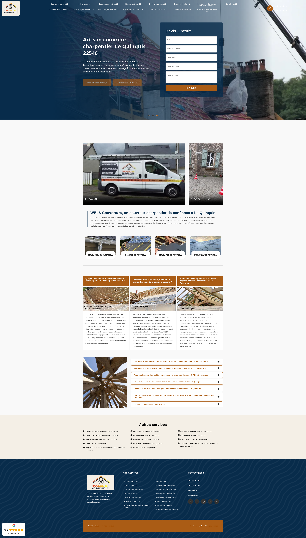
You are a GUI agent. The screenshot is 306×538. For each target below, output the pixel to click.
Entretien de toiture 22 (158, 10)
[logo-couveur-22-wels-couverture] (11, 8)
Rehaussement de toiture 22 (59, 10)
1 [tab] (149, 115)
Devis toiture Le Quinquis (96, 443)
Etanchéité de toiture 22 (182, 10)
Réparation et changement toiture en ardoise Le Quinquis (105, 449)
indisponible (281, 6)
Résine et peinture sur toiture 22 (207, 10)
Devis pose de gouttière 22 (108, 4)
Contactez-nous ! (126, 80)
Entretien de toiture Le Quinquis (193, 435)
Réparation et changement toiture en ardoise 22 (206, 5)
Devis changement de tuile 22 (84, 10)
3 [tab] (157, 115)
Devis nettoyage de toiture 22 (108, 10)
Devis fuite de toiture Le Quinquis (146, 435)
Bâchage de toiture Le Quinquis (146, 439)
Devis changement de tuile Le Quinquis (102, 435)
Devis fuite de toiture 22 (157, 4)
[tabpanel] (153, 60)
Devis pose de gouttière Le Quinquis (148, 443)
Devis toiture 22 (231, 4)
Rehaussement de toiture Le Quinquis (101, 439)
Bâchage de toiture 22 (133, 4)
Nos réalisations (96, 80)
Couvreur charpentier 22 (59, 4)
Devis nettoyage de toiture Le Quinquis (102, 431)
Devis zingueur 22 (84, 4)
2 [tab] (153, 115)
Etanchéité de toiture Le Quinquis (194, 439)
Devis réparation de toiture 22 (133, 10)
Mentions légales (197, 526)
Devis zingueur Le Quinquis (144, 447)
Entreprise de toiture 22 (182, 4)
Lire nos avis (13, 533)
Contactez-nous (211, 526)
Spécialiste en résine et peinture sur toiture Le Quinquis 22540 (199, 444)
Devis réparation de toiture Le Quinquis (196, 431)
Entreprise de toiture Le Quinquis (146, 431)
